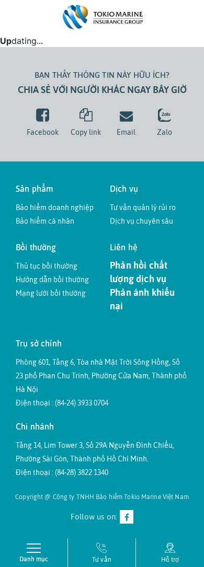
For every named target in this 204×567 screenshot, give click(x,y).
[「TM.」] (102, 16)
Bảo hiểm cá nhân (45, 221)
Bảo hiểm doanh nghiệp (55, 207)
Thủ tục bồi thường (46, 266)
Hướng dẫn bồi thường (52, 279)
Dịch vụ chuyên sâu (141, 221)
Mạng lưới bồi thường (51, 293)
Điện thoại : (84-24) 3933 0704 (62, 403)
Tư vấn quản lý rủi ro (143, 207)
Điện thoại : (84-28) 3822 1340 (62, 472)
